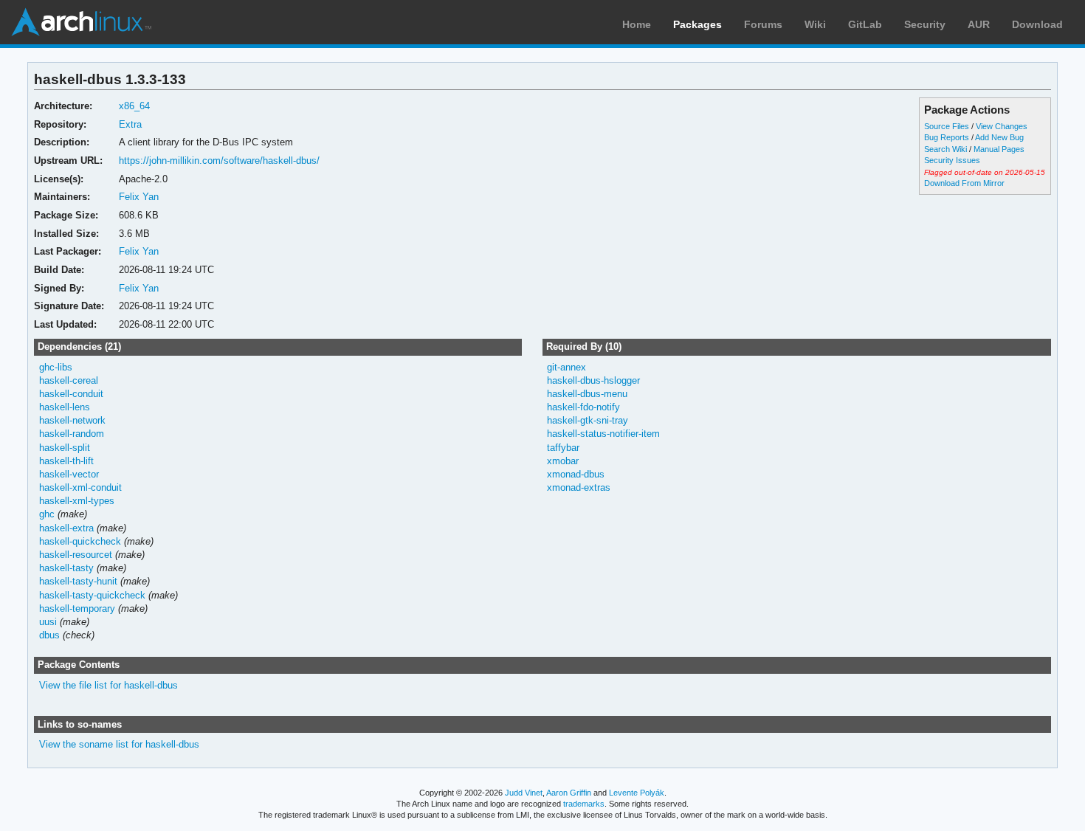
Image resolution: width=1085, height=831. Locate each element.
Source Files (946, 126)
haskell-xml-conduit (80, 487)
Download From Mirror (964, 183)
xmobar (563, 460)
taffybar (563, 447)
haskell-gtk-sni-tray (587, 420)
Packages (697, 24)
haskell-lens (64, 407)
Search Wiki (945, 149)
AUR (979, 24)
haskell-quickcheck (80, 541)
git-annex (566, 367)
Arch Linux (81, 22)
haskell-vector (69, 474)
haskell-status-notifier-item (603, 433)
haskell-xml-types (76, 500)
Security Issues (952, 160)
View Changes (1001, 126)
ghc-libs (55, 367)
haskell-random (71, 433)
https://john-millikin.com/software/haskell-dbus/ (219, 160)
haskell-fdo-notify (583, 407)
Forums (763, 24)
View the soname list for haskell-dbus (119, 744)
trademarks (583, 803)
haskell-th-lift (66, 460)
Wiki (815, 24)
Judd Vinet (523, 792)
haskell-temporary (77, 608)
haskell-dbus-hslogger (593, 380)
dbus (49, 635)
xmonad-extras (578, 487)
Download (1037, 24)
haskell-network (72, 420)
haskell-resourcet (75, 554)
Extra (130, 124)
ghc (47, 514)
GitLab (865, 24)
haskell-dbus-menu (587, 393)
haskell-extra (66, 528)
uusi (48, 621)
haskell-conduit (71, 393)
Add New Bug (999, 137)
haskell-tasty (66, 567)
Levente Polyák (636, 792)
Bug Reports (946, 137)
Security (925, 24)
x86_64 (134, 105)
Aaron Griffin (568, 792)
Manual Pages (999, 149)
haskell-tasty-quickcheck (92, 595)
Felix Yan (139, 196)
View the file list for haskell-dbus (108, 685)
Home (636, 24)
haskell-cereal (68, 380)
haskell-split (64, 447)
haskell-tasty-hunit (78, 581)
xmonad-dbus (575, 474)
